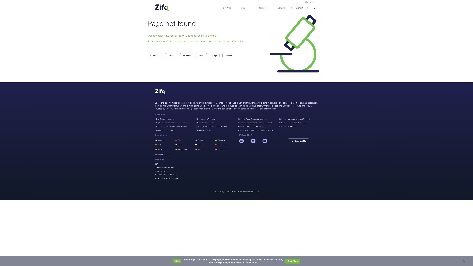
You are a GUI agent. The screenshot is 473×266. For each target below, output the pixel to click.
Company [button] (282, 8)
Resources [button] (263, 8)
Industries (227, 8)
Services (244, 8)
